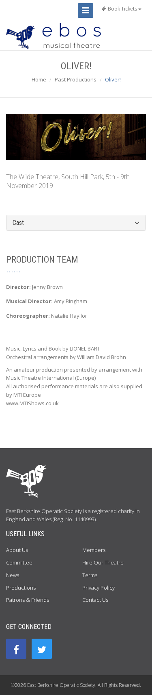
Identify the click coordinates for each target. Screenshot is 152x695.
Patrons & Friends (27, 599)
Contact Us (95, 599)
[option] (76, 137)
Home (39, 79)
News (12, 575)
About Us (17, 550)
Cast (18, 223)
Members (93, 550)
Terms (89, 575)
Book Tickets (122, 8)
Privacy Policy (98, 587)
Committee (19, 562)
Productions (21, 587)
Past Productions (75, 79)
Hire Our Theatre (103, 562)
